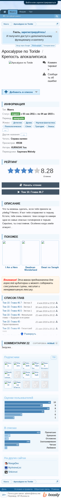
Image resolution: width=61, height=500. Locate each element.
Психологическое (13, 126)
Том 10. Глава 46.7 (32, 192)
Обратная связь (42, 489)
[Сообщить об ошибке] (50, 78)
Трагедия (39, 126)
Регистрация (36, 45)
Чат (31, 12)
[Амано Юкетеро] (17, 384)
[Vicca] (8, 365)
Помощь (55, 489)
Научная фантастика (45, 123)
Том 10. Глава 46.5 (17, 310)
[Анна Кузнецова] (45, 365)
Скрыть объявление (56, 32)
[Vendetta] (26, 365)
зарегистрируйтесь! (33, 32)
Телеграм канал (49, 45)
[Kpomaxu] (26, 384)
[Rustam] (45, 384)
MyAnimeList (14, 467)
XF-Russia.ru (23, 496)
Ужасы (51, 126)
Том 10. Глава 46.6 (17, 307)
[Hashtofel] (17, 375)
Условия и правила (23, 489)
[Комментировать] (50, 66)
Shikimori (12, 472)
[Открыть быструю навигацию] (57, 24)
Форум (22, 12)
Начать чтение (32, 185)
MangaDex (13, 463)
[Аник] (45, 375)
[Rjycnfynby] (35, 365)
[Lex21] (35, 384)
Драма (29, 123)
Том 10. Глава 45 (12, 323)
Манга (13, 12)
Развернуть (30, 334)
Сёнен (28, 126)
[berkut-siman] (8, 375)
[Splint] (8, 384)
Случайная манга (13, 16)
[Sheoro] (17, 365)
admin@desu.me (32, 493)
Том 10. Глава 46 (17, 316)
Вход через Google (23, 45)
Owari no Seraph (50, 267)
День (4, 489)
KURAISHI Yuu (19, 147)
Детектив (17, 123)
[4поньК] (35, 375)
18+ (4, 494)
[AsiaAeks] (26, 375)
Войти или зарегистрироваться (41, 2)
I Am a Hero (11, 267)
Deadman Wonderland (30, 268)
